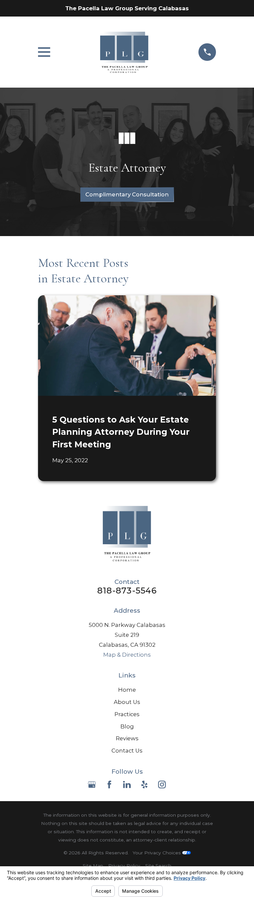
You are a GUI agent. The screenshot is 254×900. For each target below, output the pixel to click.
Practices (127, 714)
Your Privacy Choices (157, 852)
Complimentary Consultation (127, 194)
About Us (127, 702)
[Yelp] (144, 784)
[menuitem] (93, 866)
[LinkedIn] (127, 784)
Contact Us (127, 750)
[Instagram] (162, 784)
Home (127, 689)
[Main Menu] (44, 52)
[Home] (124, 52)
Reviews (127, 738)
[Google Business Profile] (92, 784)
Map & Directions (127, 654)
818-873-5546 (127, 591)
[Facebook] (109, 784)
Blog (127, 726)
